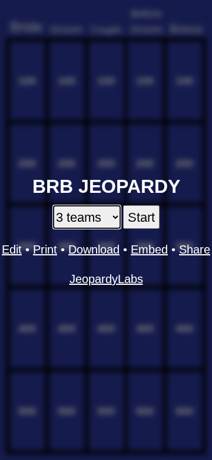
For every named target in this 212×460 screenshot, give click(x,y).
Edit (12, 249)
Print (45, 249)
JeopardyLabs (106, 278)
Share (194, 249)
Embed (149, 249)
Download (94, 249)
